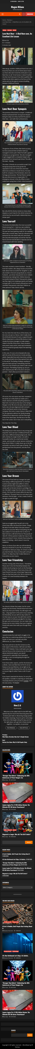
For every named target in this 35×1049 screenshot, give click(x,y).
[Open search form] (19, 14)
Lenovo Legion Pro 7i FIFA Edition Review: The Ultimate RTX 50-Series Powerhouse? (16, 806)
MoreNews (26, 1045)
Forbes (21, 328)
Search (29, 842)
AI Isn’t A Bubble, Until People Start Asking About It (16, 854)
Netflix (26, 104)
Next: (14, 741)
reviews (26, 681)
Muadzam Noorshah (8, 930)
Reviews (10, 30)
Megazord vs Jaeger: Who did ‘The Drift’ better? (16, 834)
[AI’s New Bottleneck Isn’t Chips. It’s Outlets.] (17, 943)
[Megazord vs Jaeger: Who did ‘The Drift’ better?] (17, 822)
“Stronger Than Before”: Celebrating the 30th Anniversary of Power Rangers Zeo (15, 777)
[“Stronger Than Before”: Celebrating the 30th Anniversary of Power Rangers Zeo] (17, 763)
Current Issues (7, 922)
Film (5, 830)
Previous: (15, 736)
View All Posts (24, 728)
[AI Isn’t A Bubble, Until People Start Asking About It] (17, 914)
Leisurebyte (25, 471)
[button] (2, 14)
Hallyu (4, 30)
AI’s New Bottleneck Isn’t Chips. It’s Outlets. (14, 859)
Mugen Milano (17, 7)
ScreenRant (27, 207)
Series (14, 30)
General (10, 830)
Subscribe (30, 14)
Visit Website (11, 728)
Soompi (25, 144)
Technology (12, 800)
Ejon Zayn (6, 780)
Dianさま (6, 40)
